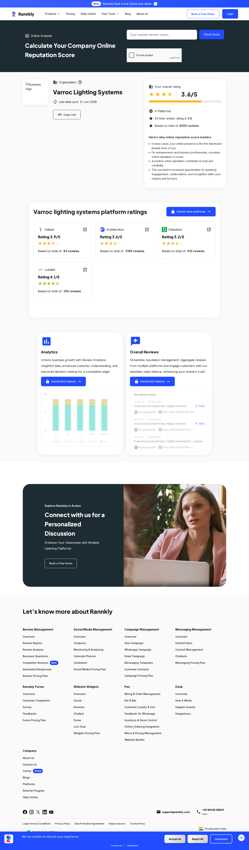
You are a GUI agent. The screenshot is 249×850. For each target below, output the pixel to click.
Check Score (212, 34)
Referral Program (33, 790)
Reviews (79, 707)
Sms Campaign (133, 643)
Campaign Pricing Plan (138, 675)
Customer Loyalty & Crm (139, 707)
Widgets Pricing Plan (87, 733)
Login (230, 13)
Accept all (175, 839)
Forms (77, 720)
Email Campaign (134, 656)
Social (77, 700)
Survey (27, 707)
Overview (29, 636)
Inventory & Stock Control (140, 720)
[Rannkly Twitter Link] (38, 812)
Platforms (29, 784)
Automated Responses (37, 669)
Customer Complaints (36, 700)
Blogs (26, 777)
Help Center (30, 797)
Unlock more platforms (191, 211)
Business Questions (35, 656)
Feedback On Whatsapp (139, 713)
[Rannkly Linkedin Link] (44, 812)
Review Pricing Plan (35, 675)
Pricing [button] (70, 13)
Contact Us (30, 764)
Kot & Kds (130, 700)
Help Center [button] (88, 13)
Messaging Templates (138, 662)
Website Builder (134, 739)
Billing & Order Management (142, 693)
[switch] (241, 837)
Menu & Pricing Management (143, 733)
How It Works (183, 700)
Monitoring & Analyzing (88, 649)
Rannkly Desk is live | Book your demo (127, 3)
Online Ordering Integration (141, 726)
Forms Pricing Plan (34, 720)
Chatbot (79, 713)
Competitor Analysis (35, 662)
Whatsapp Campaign (137, 649)
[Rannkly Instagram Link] (31, 812)
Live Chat (80, 726)
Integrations (183, 713)
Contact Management (189, 649)
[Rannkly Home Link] (23, 14)
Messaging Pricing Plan (190, 662)
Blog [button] (128, 13)
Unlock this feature (63, 381)
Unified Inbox (183, 643)
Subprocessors (117, 823)
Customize (221, 839)
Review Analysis (33, 649)
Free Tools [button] (110, 14)
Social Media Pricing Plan (90, 669)
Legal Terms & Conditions (37, 823)
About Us (28, 758)
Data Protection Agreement (89, 823)
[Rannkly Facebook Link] (25, 812)
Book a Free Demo (203, 14)
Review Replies (32, 643)
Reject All (197, 839)
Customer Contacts (136, 669)
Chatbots (181, 656)
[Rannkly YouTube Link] (51, 812)
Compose (80, 643)
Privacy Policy (62, 823)
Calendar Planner (85, 656)
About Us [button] (142, 13)
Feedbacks (30, 713)
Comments (80, 662)
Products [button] (52, 14)
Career (27, 770)
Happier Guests (185, 707)
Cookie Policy (137, 823)
